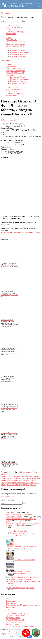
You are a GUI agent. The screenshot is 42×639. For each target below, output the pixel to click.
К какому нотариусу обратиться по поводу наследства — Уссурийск (23, 524)
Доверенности (11, 40)
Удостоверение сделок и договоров (20, 626)
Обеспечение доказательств (17, 613)
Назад (20, 478)
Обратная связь (12, 25)
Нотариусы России (17, 50)
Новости (9, 609)
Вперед (20, 484)
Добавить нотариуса (14, 27)
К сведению (10, 607)
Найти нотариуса (25, 472)
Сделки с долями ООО (15, 46)
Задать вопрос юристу (14, 32)
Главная (9, 38)
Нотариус (9, 611)
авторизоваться (7, 496)
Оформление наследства (15, 44)
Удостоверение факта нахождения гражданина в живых (19, 516)
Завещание (10, 512)
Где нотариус (6, 13)
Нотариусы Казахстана (19, 52)
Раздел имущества (13, 618)
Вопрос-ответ (11, 34)
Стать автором (11, 29)
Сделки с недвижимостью (16, 42)
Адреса (8, 48)
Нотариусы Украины (18, 54)
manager (13, 120)
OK (29, 636)
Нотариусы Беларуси (18, 56)
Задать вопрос (21, 535)
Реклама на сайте (21, 531)
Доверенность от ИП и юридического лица (23, 605)
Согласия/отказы (12, 624)
